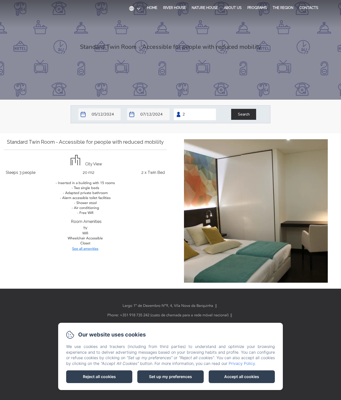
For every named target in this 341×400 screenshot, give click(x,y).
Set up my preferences (170, 376)
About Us (232, 8)
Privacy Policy (242, 363)
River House (174, 8)
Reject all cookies (99, 376)
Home (152, 8)
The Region (283, 8)
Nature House (205, 8)
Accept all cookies (241, 376)
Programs (257, 8)
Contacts (308, 8)
